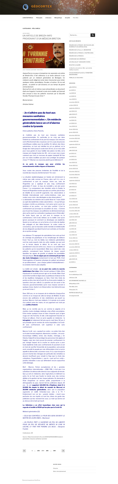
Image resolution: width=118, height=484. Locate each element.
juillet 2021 (72, 222)
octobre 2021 (72, 213)
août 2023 (72, 147)
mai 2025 (71, 93)
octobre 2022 (72, 177)
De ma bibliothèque (74, 274)
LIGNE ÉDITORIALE (28, 17)
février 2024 (72, 129)
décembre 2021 (73, 207)
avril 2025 (71, 96)
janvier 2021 (72, 241)
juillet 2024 (72, 114)
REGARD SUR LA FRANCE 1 (76, 56)
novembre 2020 (73, 247)
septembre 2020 (73, 253)
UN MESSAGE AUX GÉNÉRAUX (77, 59)
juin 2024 (71, 117)
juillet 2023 (72, 150)
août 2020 (72, 256)
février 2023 (72, 165)
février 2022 (72, 201)
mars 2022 (72, 198)
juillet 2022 (72, 186)
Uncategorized (73, 295)
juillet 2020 (72, 259)
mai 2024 (71, 120)
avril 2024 (71, 123)
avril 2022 (71, 195)
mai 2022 (71, 192)
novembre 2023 (73, 138)
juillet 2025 (72, 87)
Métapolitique (58, 17)
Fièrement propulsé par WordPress (31, 480)
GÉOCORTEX (41, 6)
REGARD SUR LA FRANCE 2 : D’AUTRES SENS (81, 53)
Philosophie (39, 17)
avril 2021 (71, 232)
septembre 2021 (73, 216)
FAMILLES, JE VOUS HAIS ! (76, 77)
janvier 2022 (72, 204)
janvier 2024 (72, 132)
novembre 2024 (73, 102)
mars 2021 (72, 235)
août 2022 (71, 183)
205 (47, 450)
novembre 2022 (73, 174)
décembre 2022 (73, 171)
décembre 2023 (73, 135)
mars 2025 (72, 99)
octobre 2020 (72, 250)
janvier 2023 (72, 168)
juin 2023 (71, 153)
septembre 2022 (73, 180)
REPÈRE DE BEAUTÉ (74, 292)
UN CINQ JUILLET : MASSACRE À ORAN (79, 62)
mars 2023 (72, 162)
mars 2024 (72, 126)
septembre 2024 (73, 108)
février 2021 (72, 238)
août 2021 (71, 220)
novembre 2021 (73, 210)
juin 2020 (71, 262)
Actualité (67, 17)
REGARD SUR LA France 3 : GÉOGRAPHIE (80, 50)
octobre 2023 (72, 141)
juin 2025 (71, 90)
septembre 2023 (73, 144)
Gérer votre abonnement (59, 471)
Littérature (48, 17)
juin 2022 (71, 189)
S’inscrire (55, 468)
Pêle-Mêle (75, 17)
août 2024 (72, 111)
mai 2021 (71, 229)
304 (54, 450)
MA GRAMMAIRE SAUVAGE (76, 280)
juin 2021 (71, 225)
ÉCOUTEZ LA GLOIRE (75, 65)
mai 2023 (71, 156)
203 (38, 450)
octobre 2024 (72, 105)
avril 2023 (71, 159)
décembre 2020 (73, 244)
